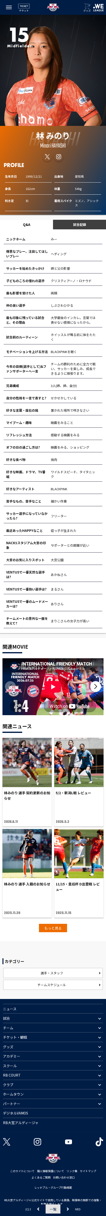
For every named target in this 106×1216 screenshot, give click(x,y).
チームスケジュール (51, 984)
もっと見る (53, 928)
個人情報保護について (50, 1171)
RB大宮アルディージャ (20, 1122)
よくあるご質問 (41, 1177)
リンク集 (72, 1171)
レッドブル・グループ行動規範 (53, 1187)
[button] (95, 686)
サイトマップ (88, 1171)
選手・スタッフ (52, 973)
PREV (38, 1209)
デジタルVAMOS (15, 1113)
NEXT (67, 1209)
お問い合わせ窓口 (64, 1177)
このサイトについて (22, 1171)
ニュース (10, 1008)
